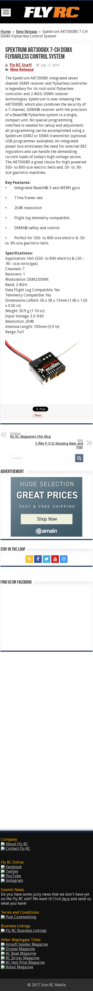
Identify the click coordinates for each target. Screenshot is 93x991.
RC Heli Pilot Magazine (25, 962)
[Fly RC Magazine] (51, 11)
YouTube (13, 876)
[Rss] (29, 559)
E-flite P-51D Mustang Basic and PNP (59, 443)
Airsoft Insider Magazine (27, 944)
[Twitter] (46, 559)
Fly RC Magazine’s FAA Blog (30, 434)
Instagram (14, 880)
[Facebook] (38, 559)
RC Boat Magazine (21, 953)
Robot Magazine (19, 967)
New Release (26, 31)
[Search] (79, 458)
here (66, 899)
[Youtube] (55, 559)
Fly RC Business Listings (26, 930)
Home (5, 31)
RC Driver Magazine (22, 958)
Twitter (12, 871)
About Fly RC (17, 844)
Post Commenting (21, 917)
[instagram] (63, 559)
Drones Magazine (20, 949)
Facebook (14, 867)
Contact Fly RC (18, 848)
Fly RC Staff (21, 65)
